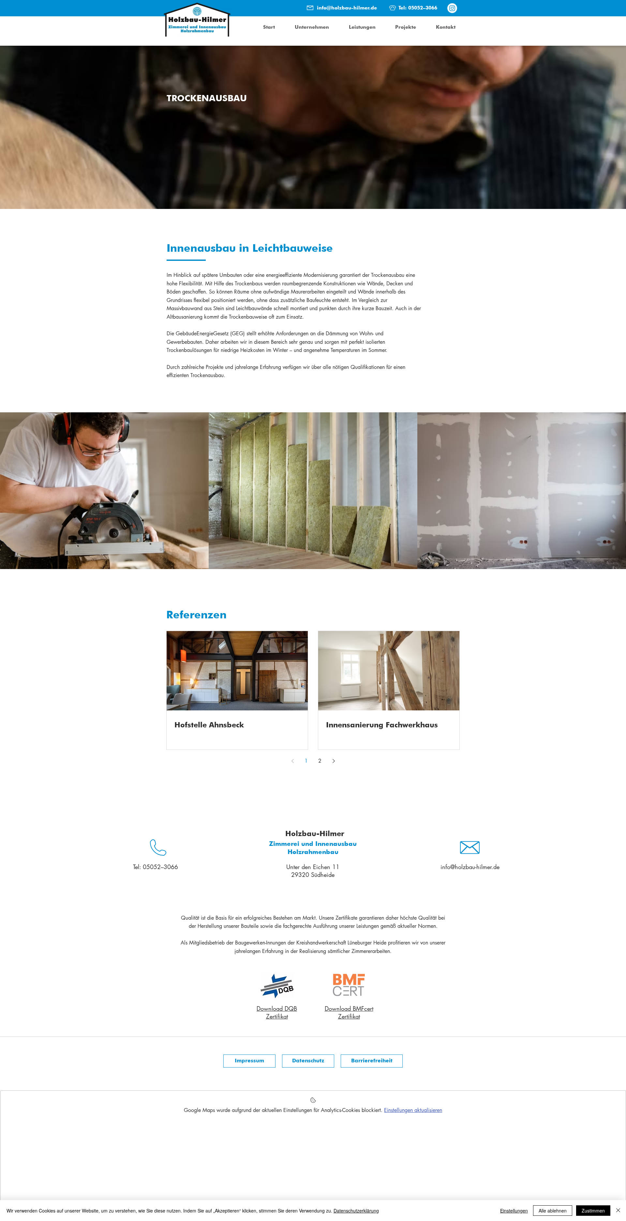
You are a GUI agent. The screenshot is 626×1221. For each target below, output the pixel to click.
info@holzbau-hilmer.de (347, 8)
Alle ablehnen (553, 1210)
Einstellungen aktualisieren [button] (413, 1110)
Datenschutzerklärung (356, 1210)
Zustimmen (593, 1210)
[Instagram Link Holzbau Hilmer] (452, 8)
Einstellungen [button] (514, 1210)
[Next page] (333, 761)
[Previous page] (292, 761)
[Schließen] (618, 1210)
